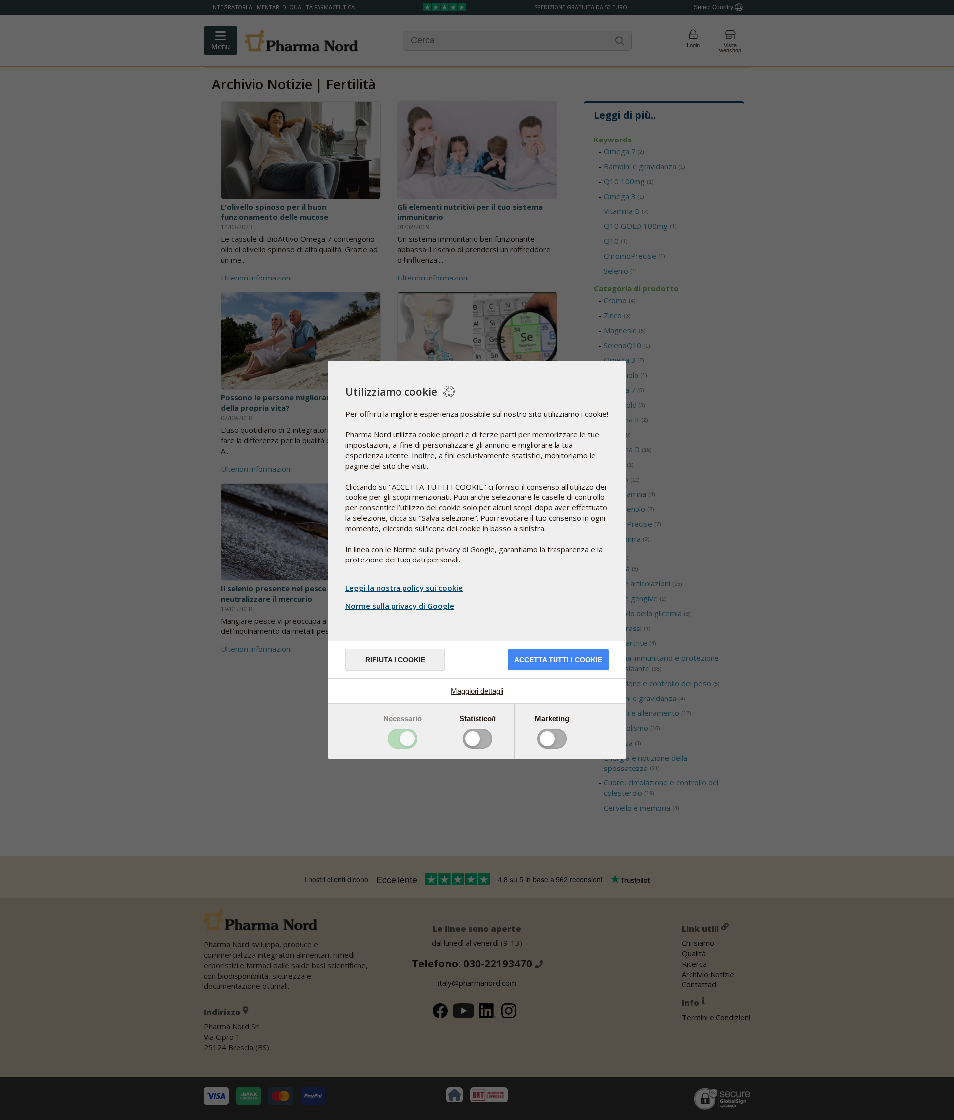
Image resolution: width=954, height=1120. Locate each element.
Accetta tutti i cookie (558, 660)
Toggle (402, 739)
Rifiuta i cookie (395, 660)
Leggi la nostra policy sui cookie (404, 588)
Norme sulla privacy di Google (399, 606)
